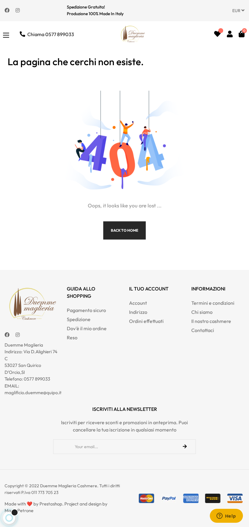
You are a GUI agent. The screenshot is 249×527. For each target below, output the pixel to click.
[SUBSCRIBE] (185, 446)
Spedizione (78, 319)
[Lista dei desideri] (217, 34)
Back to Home (124, 230)
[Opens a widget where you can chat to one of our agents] (226, 516)
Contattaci (202, 330)
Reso (72, 337)
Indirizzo (138, 312)
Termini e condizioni (212, 303)
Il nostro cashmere (211, 321)
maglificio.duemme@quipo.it (33, 392)
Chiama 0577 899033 (50, 34)
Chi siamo (202, 312)
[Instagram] (17, 10)
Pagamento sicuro (86, 310)
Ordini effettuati (146, 321)
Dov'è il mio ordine (87, 328)
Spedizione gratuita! (86, 7)
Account (138, 303)
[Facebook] (7, 10)
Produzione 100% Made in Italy (95, 13)
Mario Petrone (19, 510)
